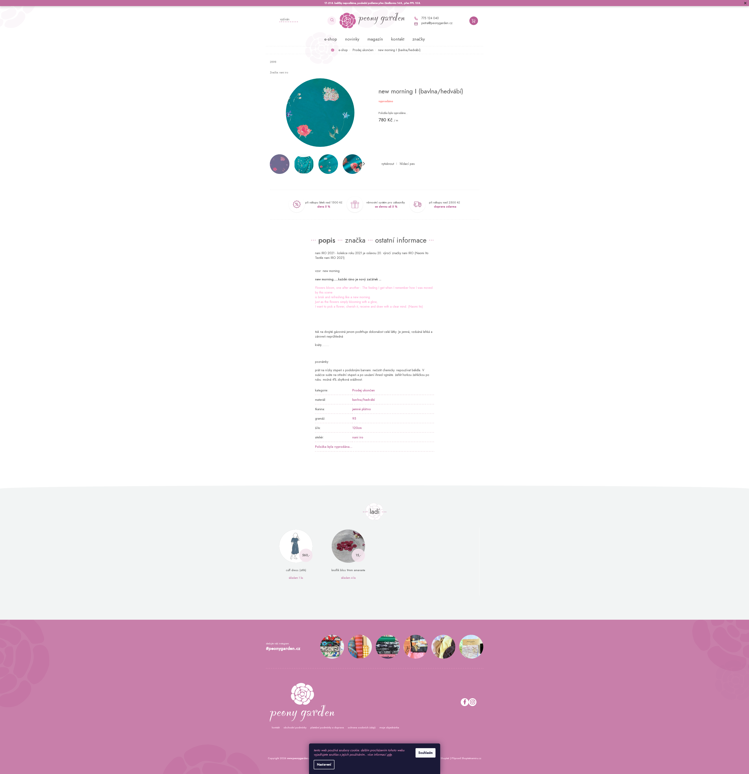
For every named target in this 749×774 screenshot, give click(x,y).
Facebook (465, 702)
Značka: (279, 72)
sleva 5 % (323, 206)
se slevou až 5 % (386, 206)
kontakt (276, 727)
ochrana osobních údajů (362, 727)
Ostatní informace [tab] (400, 240)
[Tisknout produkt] (388, 164)
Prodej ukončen (363, 390)
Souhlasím (425, 753)
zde (389, 754)
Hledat (331, 20)
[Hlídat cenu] (407, 164)
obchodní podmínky (295, 727)
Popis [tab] (326, 240)
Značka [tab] (355, 240)
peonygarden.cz (472, 702)
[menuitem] (330, 39)
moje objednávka (389, 727)
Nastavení (324, 764)
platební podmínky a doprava (327, 727)
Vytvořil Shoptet (440, 758)
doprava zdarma (445, 206)
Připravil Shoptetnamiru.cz (466, 758)
